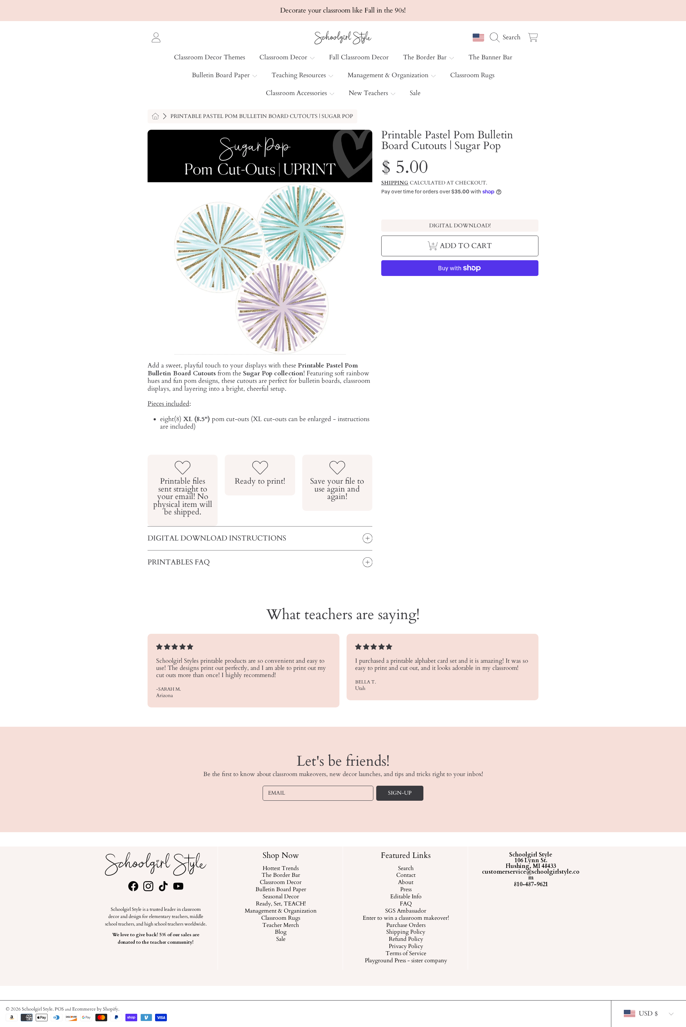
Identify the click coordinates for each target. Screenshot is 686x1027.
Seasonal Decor (280, 896)
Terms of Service (405, 953)
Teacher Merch (280, 925)
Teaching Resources (300, 75)
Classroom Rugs (280, 918)
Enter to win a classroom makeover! (405, 918)
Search (405, 868)
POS (59, 1009)
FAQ (405, 904)
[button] (507, 37)
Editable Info (405, 896)
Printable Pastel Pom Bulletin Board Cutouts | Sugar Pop (261, 116)
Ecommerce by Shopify (95, 1009)
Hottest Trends (281, 868)
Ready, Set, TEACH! (280, 904)
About (405, 882)
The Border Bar (425, 57)
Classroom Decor (284, 57)
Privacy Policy (405, 946)
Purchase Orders (405, 925)
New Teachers (369, 93)
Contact (405, 875)
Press (405, 889)
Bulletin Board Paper (222, 75)
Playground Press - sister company (405, 960)
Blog (281, 932)
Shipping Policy (405, 932)
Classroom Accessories (297, 93)
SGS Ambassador (405, 911)
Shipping (394, 183)
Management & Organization (389, 75)
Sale (280, 939)
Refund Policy (405, 939)
